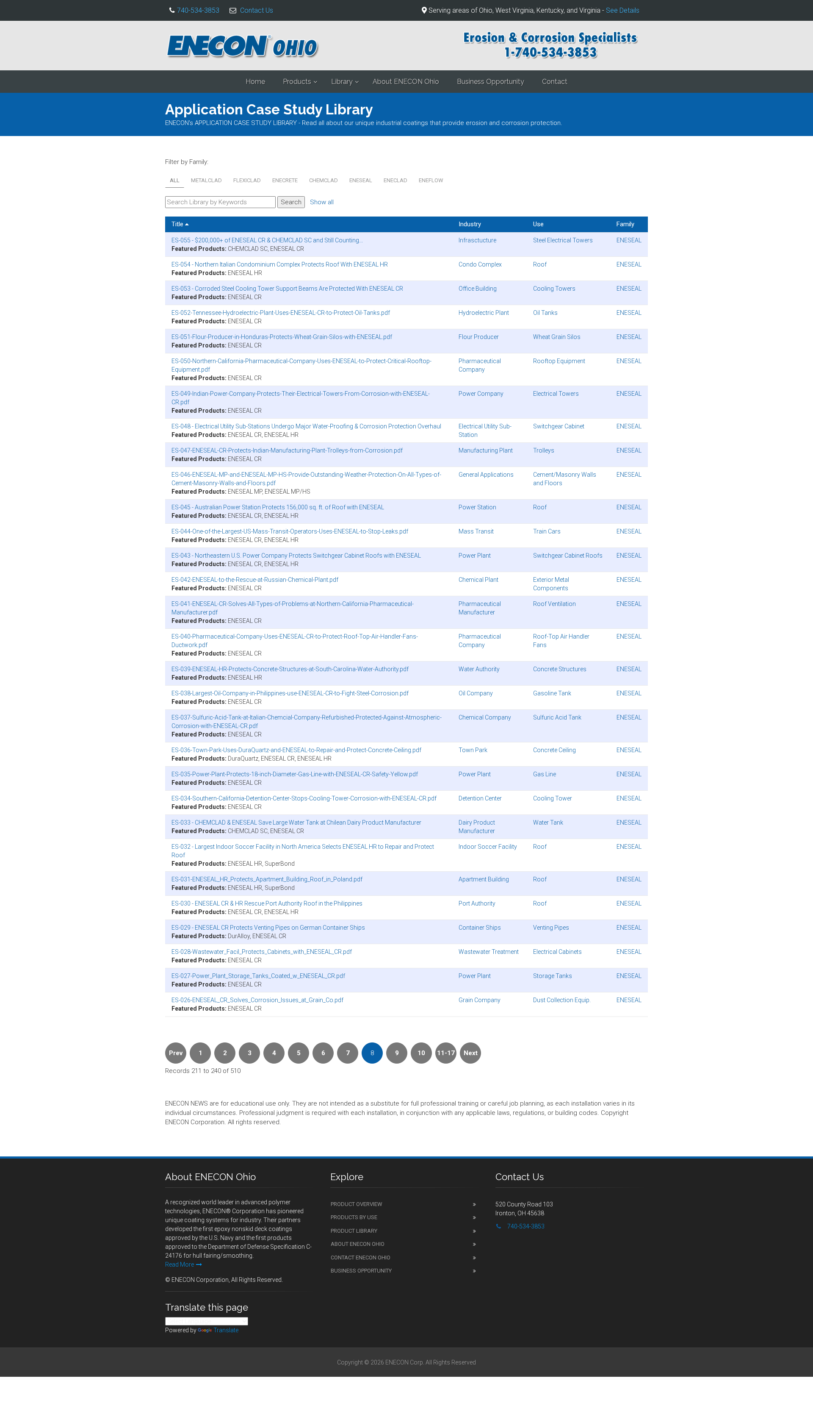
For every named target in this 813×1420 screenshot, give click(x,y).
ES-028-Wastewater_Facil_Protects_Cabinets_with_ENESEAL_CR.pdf (261, 951)
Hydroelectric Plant (484, 312)
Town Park (473, 750)
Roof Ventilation (554, 603)
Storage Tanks (552, 976)
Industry (470, 224)
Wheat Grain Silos (557, 336)
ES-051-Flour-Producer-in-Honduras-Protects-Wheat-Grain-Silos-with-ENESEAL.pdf (281, 336)
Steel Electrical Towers (563, 240)
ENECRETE (285, 180)
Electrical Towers (556, 393)
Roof (540, 264)
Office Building (478, 288)
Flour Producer (479, 336)
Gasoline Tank (552, 693)
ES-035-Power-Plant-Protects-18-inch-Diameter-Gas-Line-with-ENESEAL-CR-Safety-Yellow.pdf (294, 774)
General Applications (486, 474)
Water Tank (548, 822)
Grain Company (480, 1000)
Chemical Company (485, 717)
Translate (225, 1330)
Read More (179, 1264)
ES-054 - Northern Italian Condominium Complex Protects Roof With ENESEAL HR (279, 264)
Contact (554, 82)
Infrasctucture (477, 240)
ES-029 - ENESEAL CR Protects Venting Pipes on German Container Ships (268, 927)
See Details (622, 10)
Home (255, 82)
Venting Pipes (551, 927)
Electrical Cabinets (557, 951)
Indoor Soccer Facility (488, 846)
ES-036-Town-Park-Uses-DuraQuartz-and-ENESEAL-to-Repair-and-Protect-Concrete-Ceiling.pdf (296, 750)
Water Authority (479, 669)
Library (342, 82)
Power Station (477, 507)
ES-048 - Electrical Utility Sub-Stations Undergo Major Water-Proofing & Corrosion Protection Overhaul (306, 426)
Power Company (481, 393)
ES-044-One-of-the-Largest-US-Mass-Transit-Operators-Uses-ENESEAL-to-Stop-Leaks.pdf (289, 531)
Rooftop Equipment (559, 361)
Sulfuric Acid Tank (557, 717)
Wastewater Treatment (489, 951)
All (175, 180)
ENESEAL (360, 180)
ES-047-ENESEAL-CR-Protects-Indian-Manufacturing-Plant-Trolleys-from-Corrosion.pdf (287, 450)
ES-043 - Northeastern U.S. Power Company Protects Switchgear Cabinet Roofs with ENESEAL (296, 555)
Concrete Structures (559, 669)
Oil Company (476, 693)
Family (625, 224)
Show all (322, 202)
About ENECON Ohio (406, 82)
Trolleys (543, 450)
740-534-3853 (198, 10)
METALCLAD (206, 180)
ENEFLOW (431, 180)
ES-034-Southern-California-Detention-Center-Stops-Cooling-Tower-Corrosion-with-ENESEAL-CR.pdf (304, 798)
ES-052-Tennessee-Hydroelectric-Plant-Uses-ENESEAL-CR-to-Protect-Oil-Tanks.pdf (280, 312)
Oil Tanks (545, 312)
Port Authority (477, 903)
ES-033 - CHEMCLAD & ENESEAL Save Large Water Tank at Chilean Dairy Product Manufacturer (296, 822)
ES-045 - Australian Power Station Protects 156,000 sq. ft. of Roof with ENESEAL (277, 507)
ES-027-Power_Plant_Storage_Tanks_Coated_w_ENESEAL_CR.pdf (258, 976)
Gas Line (544, 774)
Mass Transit (476, 531)
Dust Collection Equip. (562, 1000)
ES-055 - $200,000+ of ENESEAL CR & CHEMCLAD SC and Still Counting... (267, 240)
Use (538, 224)
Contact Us (256, 10)
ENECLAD (395, 180)
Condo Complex (480, 264)
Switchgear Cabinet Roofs (568, 555)
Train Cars (547, 531)
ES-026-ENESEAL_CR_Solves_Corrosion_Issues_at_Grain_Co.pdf (257, 1000)
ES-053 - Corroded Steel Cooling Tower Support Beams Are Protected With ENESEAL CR (287, 288)
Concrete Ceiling (554, 750)
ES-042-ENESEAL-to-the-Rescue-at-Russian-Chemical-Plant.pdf (254, 579)
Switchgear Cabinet (558, 426)
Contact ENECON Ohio (360, 1257)
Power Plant (475, 555)
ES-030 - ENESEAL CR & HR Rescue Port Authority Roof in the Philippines (266, 903)
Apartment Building (484, 879)
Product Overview (356, 1204)
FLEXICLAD (247, 180)
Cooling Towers (554, 288)
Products (297, 82)
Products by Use (354, 1217)
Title (178, 224)
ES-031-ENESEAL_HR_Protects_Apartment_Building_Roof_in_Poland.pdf (266, 879)
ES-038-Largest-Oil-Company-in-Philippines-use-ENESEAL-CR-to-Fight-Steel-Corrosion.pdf (290, 693)
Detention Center (480, 798)
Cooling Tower (552, 798)
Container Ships (480, 927)
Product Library (354, 1231)
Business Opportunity (490, 82)
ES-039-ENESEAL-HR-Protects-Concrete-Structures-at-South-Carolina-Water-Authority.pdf (290, 669)
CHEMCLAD (323, 180)
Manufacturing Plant (486, 450)
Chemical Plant (478, 579)
